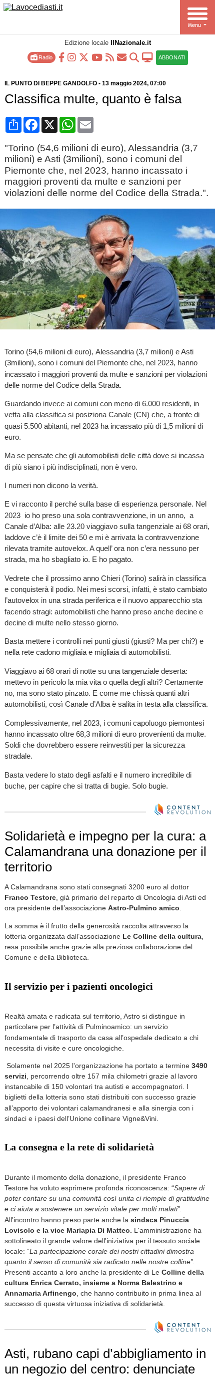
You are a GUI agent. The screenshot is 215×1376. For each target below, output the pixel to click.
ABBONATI (172, 57)
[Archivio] (134, 56)
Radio (44, 57)
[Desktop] (147, 56)
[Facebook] (61, 56)
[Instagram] (72, 56)
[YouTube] (97, 56)
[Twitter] (83, 56)
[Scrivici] (121, 56)
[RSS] (110, 56)
